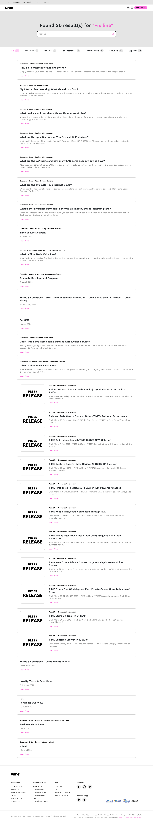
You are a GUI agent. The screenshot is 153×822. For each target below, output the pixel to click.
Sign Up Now (141, 8)
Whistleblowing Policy (134, 815)
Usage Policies (110, 815)
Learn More (24, 76)
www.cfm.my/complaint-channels (130, 817)
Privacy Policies (98, 815)
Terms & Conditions (83, 815)
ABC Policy (121, 815)
